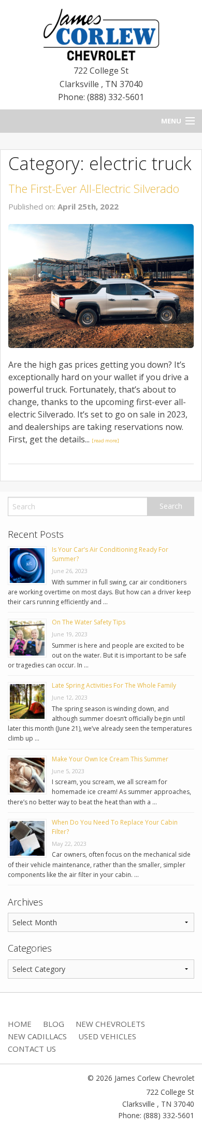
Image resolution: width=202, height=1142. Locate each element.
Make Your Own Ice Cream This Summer (110, 759)
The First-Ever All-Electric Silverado (93, 188)
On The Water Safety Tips (88, 622)
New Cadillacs (37, 1036)
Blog (53, 1024)
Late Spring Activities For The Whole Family (114, 685)
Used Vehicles (107, 1036)
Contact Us (32, 1048)
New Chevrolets (110, 1024)
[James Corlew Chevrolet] (101, 33)
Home (20, 1024)
